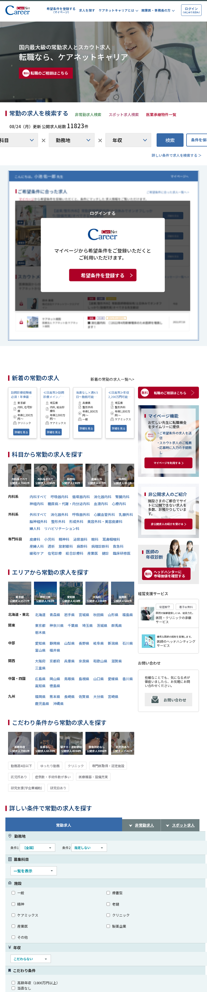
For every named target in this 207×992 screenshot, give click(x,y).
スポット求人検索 (124, 114)
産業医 (92, 553)
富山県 (40, 650)
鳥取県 (69, 678)
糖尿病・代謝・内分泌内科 (69, 503)
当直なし (24, 988)
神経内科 (37, 503)
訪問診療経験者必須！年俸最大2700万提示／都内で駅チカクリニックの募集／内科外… (22, 394)
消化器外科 (59, 514)
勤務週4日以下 (21, 765)
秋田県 (98, 614)
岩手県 (69, 614)
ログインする (103, 213)
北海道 (40, 614)
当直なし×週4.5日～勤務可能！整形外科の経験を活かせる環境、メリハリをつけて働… (87, 394)
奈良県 (84, 660)
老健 (115, 904)
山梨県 (69, 643)
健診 (105, 553)
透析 (51, 546)
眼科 (94, 539)
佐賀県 (84, 696)
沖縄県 (58, 703)
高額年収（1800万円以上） (38, 982)
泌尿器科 (80, 539)
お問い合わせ (175, 700)
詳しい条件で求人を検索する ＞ (177, 155)
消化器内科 (102, 496)
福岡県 (40, 696)
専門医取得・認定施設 (108, 765)
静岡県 (55, 643)
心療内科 (119, 503)
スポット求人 (183, 825)
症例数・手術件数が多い (53, 776)
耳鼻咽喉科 (111, 539)
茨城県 (102, 625)
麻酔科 (82, 546)
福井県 (55, 650)
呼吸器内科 (59, 496)
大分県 (98, 696)
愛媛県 (113, 678)
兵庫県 (69, 660)
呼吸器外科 (81, 514)
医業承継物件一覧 (161, 114)
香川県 (127, 678)
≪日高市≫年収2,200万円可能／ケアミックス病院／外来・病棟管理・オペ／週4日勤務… (119, 394)
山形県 (113, 614)
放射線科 (66, 546)
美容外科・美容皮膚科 (104, 521)
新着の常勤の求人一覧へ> (112, 379)
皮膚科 (35, 539)
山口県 (98, 678)
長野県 (84, 643)
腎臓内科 (122, 496)
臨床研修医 (121, 553)
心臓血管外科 (104, 514)
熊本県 (55, 696)
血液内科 (101, 503)
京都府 (55, 660)
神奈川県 (57, 625)
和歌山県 (100, 660)
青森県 (55, 614)
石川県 (127, 643)
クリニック (76, 765)
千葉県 (73, 625)
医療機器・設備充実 (93, 776)
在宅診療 (55, 553)
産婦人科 (37, 546)
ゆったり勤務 (50, 765)
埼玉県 (87, 625)
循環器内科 (81, 496)
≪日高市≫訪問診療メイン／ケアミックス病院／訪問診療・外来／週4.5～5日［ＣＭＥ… (53, 394)
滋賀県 (116, 660)
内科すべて (38, 496)
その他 (22, 937)
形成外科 (76, 521)
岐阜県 (98, 643)
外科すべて (38, 514)
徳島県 (55, 685)
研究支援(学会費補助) (26, 787)
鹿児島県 (42, 703)
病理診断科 (100, 546)
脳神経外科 (38, 521)
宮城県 (84, 614)
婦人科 (35, 528)
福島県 (127, 614)
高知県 (40, 685)
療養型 (117, 892)
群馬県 (116, 625)
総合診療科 (74, 553)
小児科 (49, 539)
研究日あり (58, 787)
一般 (20, 892)
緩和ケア (37, 553)
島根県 (84, 678)
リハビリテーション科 (61, 528)
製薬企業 (119, 926)
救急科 (118, 546)
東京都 (40, 625)
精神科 (64, 539)
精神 (20, 904)
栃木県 (40, 632)
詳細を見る (21, 432)
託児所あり (19, 776)
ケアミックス (27, 915)
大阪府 (40, 660)
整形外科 (58, 521)
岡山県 (55, 678)
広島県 (40, 678)
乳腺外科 (126, 514)
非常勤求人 (144, 825)
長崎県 (69, 696)
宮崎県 (113, 696)
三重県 (40, 667)
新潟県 (113, 643)
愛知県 (40, 643)
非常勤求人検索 (88, 114)
